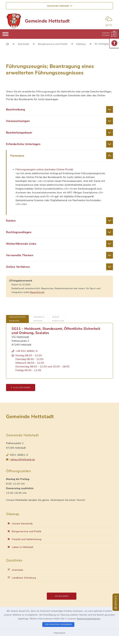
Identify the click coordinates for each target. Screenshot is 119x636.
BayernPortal (37, 292)
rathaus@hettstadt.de (22, 459)
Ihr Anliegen (61, 596)
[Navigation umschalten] (5, 34)
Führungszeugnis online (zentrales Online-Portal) (44, 169)
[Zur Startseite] (8, 44)
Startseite (24, 44)
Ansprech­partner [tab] (39, 319)
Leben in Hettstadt (22, 547)
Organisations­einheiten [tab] (17, 319)
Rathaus (81, 44)
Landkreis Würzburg (24, 577)
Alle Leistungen (22, 387)
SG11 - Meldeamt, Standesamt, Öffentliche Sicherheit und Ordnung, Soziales (56, 330)
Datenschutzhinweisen (88, 618)
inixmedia (17, 570)
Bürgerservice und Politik (53, 44)
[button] (114, 43)
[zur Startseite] (13, 21)
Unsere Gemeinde (22, 523)
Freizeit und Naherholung (26, 539)
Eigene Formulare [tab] (58, 319)
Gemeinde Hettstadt (47, 21)
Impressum (59, 633)
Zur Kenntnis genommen (58, 624)
